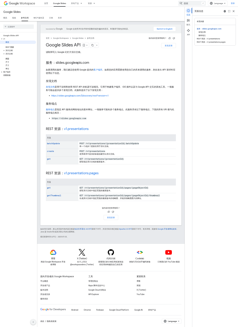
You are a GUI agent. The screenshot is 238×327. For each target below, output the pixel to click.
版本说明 (44, 290)
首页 (46, 3)
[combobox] (192, 3)
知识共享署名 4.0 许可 (83, 229)
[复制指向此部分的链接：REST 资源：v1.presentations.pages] (101, 173)
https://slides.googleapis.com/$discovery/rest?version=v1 (80, 95)
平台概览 (44, 281)
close (233, 11)
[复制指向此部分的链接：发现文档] (59, 81)
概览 (5, 18)
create (50, 151)
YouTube (140, 294)
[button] (18, 39)
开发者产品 (45, 285)
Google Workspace (61, 38)
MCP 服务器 (39, 18)
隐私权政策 (51, 321)
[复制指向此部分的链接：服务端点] (59, 104)
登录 (233, 3)
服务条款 (44, 299)
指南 (14, 18)
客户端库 (98, 69)
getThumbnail (54, 195)
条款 (42, 321)
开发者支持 (45, 294)
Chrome (87, 310)
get (49, 159)
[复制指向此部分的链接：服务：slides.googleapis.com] (92, 63)
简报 (138, 285)
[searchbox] (18, 26)
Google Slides (59, 3)
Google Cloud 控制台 (97, 290)
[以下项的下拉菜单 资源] (95, 3)
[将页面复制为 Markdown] (92, 45)
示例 (51, 18)
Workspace (27, 3)
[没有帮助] (174, 38)
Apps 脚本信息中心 (96, 285)
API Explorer (93, 294)
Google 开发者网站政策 (167, 229)
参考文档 (25, 18)
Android (74, 310)
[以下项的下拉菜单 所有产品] (82, 3)
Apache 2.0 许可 (125, 229)
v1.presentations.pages (81, 173)
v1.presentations (76, 129)
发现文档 (50, 87)
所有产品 (75, 3)
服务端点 (50, 109)
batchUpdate (53, 143)
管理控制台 (93, 281)
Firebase (100, 310)
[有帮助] (170, 38)
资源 (90, 3)
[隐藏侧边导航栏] (33, 322)
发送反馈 (168, 45)
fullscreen (229, 11)
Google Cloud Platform (119, 310)
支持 (60, 18)
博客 (138, 281)
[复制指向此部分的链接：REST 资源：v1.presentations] (91, 129)
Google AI (138, 310)
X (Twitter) (141, 290)
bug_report (224, 11)
